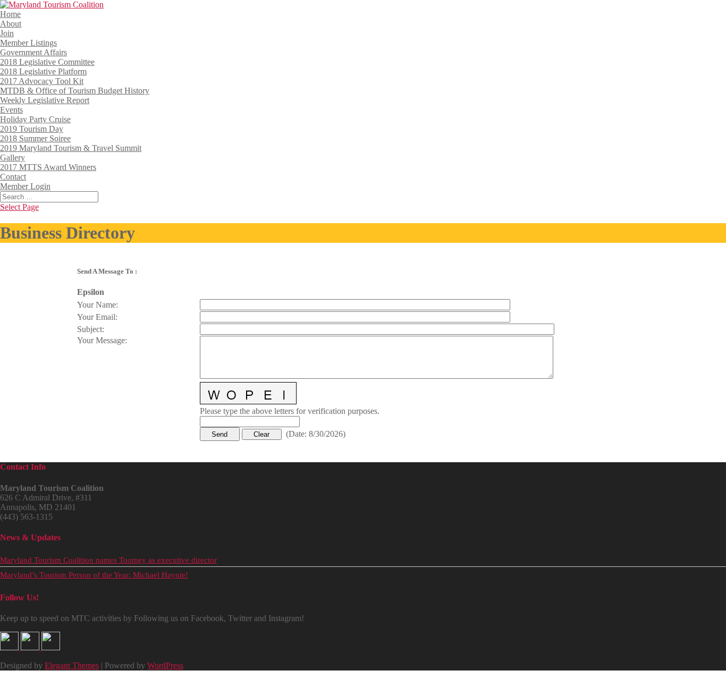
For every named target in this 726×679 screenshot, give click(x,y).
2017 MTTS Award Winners (48, 167)
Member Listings (28, 42)
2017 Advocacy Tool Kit (41, 81)
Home (10, 14)
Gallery (12, 157)
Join (7, 33)
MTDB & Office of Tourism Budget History (74, 90)
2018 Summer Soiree (35, 138)
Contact (13, 176)
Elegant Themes (72, 665)
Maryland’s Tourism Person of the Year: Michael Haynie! (94, 575)
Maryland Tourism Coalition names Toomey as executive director (108, 560)
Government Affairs (33, 52)
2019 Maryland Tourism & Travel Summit (70, 147)
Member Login (25, 186)
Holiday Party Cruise (35, 119)
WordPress (165, 665)
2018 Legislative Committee (47, 61)
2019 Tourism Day (31, 128)
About (10, 23)
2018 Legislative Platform (43, 71)
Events (11, 109)
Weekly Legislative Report (44, 100)
